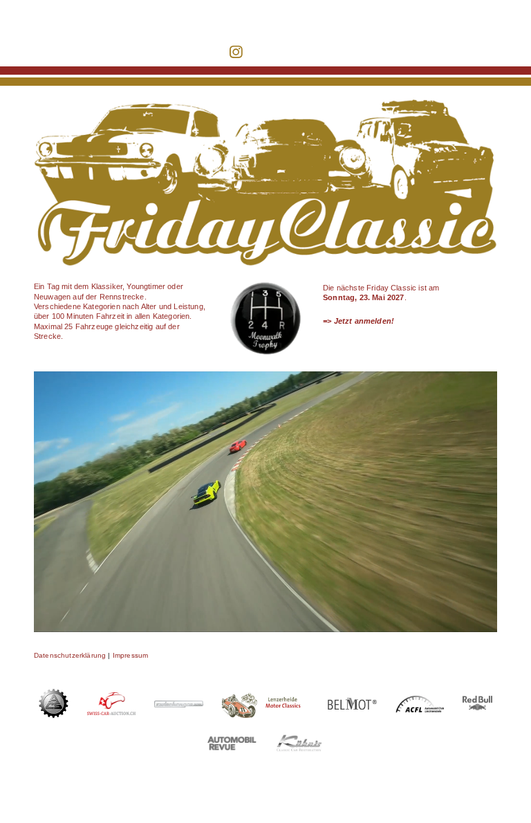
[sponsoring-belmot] (352, 701)
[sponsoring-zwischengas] (178, 704)
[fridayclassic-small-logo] (107, 10)
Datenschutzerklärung (71, 655)
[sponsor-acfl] (420, 698)
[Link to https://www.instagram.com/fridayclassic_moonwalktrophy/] (236, 52)
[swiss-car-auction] (111, 696)
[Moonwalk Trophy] (266, 283)
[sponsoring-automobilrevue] (232, 739)
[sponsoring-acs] (53, 692)
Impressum (131, 655)
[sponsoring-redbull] (477, 699)
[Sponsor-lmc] (266, 691)
